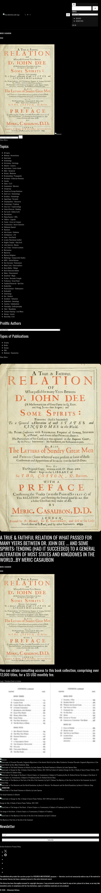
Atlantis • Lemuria (10, 165)
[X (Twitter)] (3, 43)
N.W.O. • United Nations (11, 260)
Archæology (7, 160)
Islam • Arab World (10, 237)
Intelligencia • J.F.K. (10, 235)
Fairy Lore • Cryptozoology (12, 206)
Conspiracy (7, 188)
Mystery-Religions (10, 255)
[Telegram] (8, 43)
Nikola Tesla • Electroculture (13, 265)
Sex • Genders (8, 296)
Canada (6, 181)
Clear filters (4, 140)
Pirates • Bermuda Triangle (12, 278)
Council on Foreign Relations (13, 191)
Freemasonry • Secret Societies (14, 224)
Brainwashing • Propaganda (13, 176)
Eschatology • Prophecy (11, 204)
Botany (6, 348)
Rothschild (7, 291)
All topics (7, 153)
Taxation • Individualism (11, 304)
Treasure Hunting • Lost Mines (13, 311)
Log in (74, 25)
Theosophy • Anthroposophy (13, 306)
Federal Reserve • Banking (12, 209)
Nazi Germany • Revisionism (13, 263)
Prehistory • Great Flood (11, 281)
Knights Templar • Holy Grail (13, 242)
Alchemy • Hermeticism (11, 155)
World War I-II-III (9, 316)
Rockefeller (7, 286)
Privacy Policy (16, 846)
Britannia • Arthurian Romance (14, 178)
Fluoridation (8, 214)
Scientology (7, 293)
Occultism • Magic (9, 275)
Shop (27, 765)
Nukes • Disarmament (11, 273)
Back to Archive (16, 681)
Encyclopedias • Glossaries (12, 201)
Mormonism (7, 250)
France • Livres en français (12, 222)
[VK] (6, 43)
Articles (6, 342)
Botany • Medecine (10, 173)
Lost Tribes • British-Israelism (13, 247)
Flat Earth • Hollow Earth (12, 212)
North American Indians (11, 270)
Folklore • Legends (10, 219)
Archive (2, 846)
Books (6, 345)
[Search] (95, 8)
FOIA (5, 350)
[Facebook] (1, 43)
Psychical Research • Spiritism (13, 283)
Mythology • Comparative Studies (14, 258)
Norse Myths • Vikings (11, 268)
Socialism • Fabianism (11, 299)
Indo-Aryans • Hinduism (11, 232)
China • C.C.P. (8, 183)
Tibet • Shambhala (10, 309)
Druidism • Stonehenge (11, 196)
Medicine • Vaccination (11, 353)
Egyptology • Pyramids (11, 199)
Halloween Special (10, 227)
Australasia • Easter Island (12, 168)
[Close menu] (74, 4)
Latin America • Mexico (11, 245)
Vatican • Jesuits (9, 314)
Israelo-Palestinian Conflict (13, 240)
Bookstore (8, 846)
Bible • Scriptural (9, 171)
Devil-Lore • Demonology (12, 194)
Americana (7, 158)
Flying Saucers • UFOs (11, 217)
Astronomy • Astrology (11, 163)
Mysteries (7, 252)
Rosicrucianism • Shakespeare (13, 288)
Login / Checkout (5, 681)
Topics (74, 11)
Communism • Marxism (11, 186)
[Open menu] (68, 14)
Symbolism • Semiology (11, 301)
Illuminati (7, 229)
